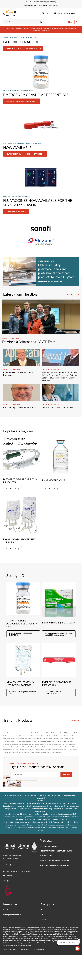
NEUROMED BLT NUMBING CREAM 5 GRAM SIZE (24, 154)
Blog (50, 5)
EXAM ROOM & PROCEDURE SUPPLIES (54, 860)
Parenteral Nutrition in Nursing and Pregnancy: (19, 373)
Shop (70, 22)
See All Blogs (71, 294)
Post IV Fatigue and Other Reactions (19, 407)
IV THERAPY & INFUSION (49, 846)
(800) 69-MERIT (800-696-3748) (18, 871)
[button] (76, 22)
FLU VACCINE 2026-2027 (15, 211)
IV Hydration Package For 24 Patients (22, 692)
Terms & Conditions (10, 949)
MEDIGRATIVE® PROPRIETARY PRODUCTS (56, 851)
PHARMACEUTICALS (47, 856)
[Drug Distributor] (8, 891)
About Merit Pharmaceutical (48, 281)
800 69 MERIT (14, 795)
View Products (11, 489)
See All (73, 720)
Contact (55, 5)
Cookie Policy (39, 949)
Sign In (47, 13)
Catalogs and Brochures (12, 915)
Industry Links (8, 910)
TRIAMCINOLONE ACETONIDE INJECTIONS (22, 48)
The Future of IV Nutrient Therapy (57, 407)
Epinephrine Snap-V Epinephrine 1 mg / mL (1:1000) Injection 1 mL (59, 634)
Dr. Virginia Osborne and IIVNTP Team (28, 342)
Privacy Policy (25, 949)
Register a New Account (66, 13)
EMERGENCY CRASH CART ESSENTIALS (20, 101)
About (45, 5)
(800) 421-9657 (12, 875)
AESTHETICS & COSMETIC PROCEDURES (55, 865)
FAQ (40, 5)
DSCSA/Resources (30, 5)
